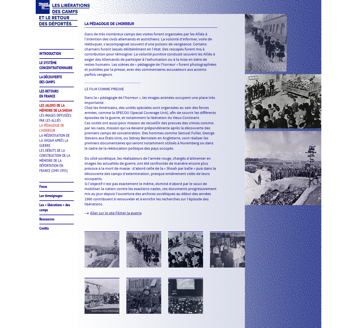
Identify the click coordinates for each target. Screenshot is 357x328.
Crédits (44, 228)
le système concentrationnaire (56, 65)
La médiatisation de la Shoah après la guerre (54, 140)
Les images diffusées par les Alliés (55, 118)
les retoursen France (49, 94)
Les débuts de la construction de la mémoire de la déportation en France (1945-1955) (54, 160)
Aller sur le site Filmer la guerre (116, 213)
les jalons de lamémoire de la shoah (55, 108)
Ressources (46, 219)
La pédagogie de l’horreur (51, 128)
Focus (43, 186)
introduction (50, 53)
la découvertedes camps (50, 79)
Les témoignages (50, 195)
